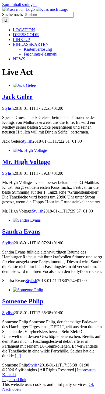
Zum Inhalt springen (19, 4)
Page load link (14, 379)
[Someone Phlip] (28, 289)
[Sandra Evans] (27, 220)
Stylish (8, 108)
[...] (18, 356)
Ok (91, 384)
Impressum (87, 370)
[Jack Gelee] (24, 85)
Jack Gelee (17, 96)
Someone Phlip (22, 301)
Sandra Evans (21, 231)
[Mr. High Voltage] (30, 150)
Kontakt (9, 374)
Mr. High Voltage (26, 161)
